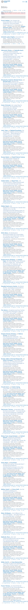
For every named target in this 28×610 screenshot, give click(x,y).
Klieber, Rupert (5, 206)
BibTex (15, 10)
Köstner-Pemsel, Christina (8, 334)
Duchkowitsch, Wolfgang (8, 259)
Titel (5, 11)
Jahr (10, 11)
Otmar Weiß (15, 489)
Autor (2, 11)
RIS (24, 10)
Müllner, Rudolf (5, 489)
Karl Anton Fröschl (8, 64)
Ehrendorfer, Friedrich (7, 80)
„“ (12, 23)
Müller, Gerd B (18, 64)
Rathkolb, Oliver (5, 537)
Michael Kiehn (7, 81)
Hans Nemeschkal (17, 562)
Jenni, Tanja (4, 130)
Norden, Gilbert (5, 359)
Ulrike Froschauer (8, 360)
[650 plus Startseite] (14, 2)
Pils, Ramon (4, 310)
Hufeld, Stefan (5, 181)
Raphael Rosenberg (15, 130)
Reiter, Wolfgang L (6, 513)
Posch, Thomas (5, 586)
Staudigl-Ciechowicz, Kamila (9, 286)
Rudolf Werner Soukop (18, 157)
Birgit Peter (15, 181)
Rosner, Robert (5, 157)
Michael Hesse (18, 80)
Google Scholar (6, 34)
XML (20, 10)
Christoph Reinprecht (16, 359)
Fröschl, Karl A (5, 387)
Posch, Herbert (5, 20)
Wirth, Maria (4, 233)
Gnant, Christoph (6, 105)
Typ (7, 11)
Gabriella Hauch (18, 50)
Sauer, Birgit (4, 462)
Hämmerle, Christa (6, 50)
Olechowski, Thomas (9, 65)
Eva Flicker (14, 462)
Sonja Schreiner (13, 436)
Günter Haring (16, 387)
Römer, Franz (4, 436)
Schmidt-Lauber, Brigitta (8, 37)
